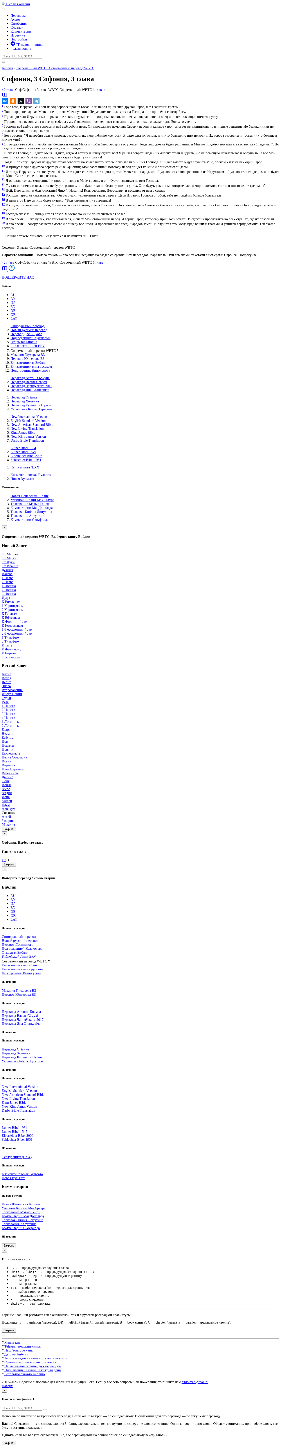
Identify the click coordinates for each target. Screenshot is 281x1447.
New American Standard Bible (32, 424)
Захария (8, 821)
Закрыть (9, 829)
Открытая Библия (24, 342)
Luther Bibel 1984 (23, 448)
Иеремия (8, 765)
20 (3, 222)
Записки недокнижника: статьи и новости (36, 1358)
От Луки (8, 562)
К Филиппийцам (14, 621)
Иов (5, 741)
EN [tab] (13, 306)
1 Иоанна (9, 586)
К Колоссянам (12, 625)
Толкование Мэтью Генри (30, 504)
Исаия (6, 761)
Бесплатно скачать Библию (24, 1374)
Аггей (6, 817)
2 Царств (8, 710)
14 (3, 189)
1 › (99, 90)
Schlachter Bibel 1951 (26, 460)
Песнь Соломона (14, 757)
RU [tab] (13, 295)
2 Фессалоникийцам (17, 633)
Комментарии (21, 31)
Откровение (11, 657)
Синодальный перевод (28, 326)
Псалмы (8, 745)
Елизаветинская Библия (28, 362)
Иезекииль (10, 773)
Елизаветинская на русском (31, 366)
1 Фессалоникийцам (17, 629)
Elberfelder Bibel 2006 (26, 456)
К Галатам (9, 613)
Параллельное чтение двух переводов (32, 1366)
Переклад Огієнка (24, 397)
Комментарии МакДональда (32, 508)
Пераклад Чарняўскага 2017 (31, 386)
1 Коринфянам (12, 606)
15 (3, 194)
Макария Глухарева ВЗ (28, 354)
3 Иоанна (9, 594)
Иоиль (6, 785)
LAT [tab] (14, 318)
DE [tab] (13, 310)
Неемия (7, 733)
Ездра (6, 729)
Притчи (7, 749)
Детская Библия (16, 1354)
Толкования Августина (28, 516)
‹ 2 (8, 90)
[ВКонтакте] (5, 101)
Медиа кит (12, 1342)
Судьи (6, 698)
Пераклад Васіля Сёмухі (29, 382)
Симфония (19, 23)
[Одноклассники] (13, 101)
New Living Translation (27, 428)
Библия (7, 68)
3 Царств (8, 714)
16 (3, 199)
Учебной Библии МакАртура (32, 500)
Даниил (7, 777)
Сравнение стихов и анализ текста (30, 1362)
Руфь (5, 702)
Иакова (7, 574)
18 (3, 213)
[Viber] (28, 101)
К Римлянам (11, 602)
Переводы (18, 15)
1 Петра (7, 578)
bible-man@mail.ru (195, 1382)
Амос (6, 789)
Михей (7, 801)
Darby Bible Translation (27, 440)
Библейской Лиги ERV (28, 346)
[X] (21, 101)
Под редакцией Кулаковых (30, 338)
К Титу (7, 645)
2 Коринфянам (12, 609)
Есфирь (7, 737)
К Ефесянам (11, 617)
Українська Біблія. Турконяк (31, 409)
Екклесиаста (11, 753)
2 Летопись (10, 725)
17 (3, 204)
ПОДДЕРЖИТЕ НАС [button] (18, 277)
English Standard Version (28, 420)
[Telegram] (36, 101)
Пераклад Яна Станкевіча (30, 390)
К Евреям (9, 653)
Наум (6, 805)
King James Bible (23, 432)
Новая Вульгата (22, 479)
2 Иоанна (9, 590)
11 (3, 170)
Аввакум (8, 809)
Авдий (7, 793)
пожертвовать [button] (21, 48)
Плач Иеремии (13, 769)
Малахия (8, 824)
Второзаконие (12, 690)
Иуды (6, 598)
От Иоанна (10, 566)
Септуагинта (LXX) (25, 467)
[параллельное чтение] (4, 96)
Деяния (7, 570)
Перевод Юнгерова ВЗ (28, 358)
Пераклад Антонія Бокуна (30, 378)
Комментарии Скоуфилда (30, 520)
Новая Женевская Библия (30, 496)
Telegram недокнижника (22, 1346)
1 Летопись (10, 722)
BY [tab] (13, 299)
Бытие (6, 674)
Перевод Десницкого (26, 334)
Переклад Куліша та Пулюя (31, 405)
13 (3, 184)
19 (3, 218)
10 (3, 165)
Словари (17, 27)
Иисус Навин (12, 694)
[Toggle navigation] (3, 9)
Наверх (7, 1386)
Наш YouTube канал (19, 1350)
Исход (6, 678)
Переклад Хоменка (25, 401)
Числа (6, 686)
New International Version (29, 417)
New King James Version (28, 436)
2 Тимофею (10, 641)
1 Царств (8, 706)
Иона (6, 797)
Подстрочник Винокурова (30, 370)
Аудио (15, 19)
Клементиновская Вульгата (31, 475)
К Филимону (11, 649)
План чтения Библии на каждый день (32, 1370)
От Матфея (10, 554)
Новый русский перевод (29, 330)
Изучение (18, 35)
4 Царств (8, 718)
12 (3, 179)
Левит (6, 682)
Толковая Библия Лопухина (31, 512)
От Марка (9, 558)
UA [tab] (13, 303)
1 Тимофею (10, 637)
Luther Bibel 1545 (23, 452)
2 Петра (7, 582)
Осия (5, 781)
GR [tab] (13, 314)
